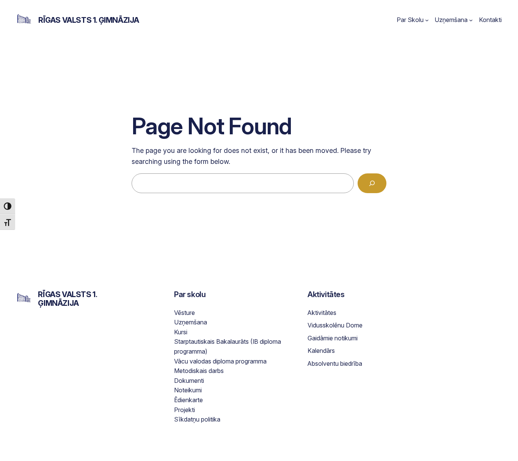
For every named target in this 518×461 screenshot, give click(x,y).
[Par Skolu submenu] (427, 20)
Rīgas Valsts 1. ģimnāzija (88, 20)
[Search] (372, 183)
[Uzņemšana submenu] (471, 20)
